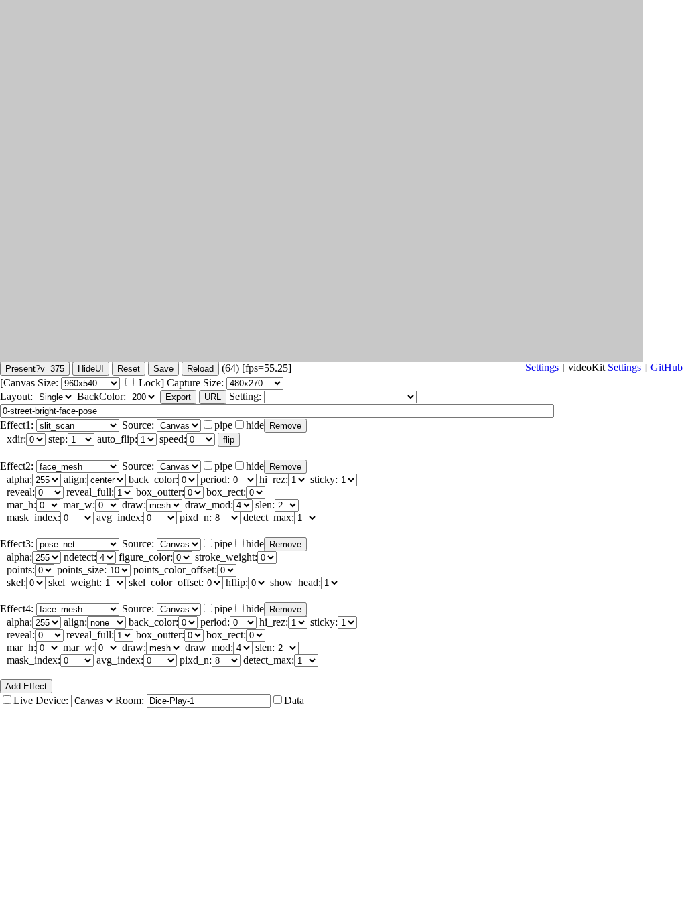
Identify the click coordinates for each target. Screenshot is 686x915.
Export (178, 397)
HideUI (91, 369)
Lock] (151, 383)
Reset (128, 369)
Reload (200, 369)
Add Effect (26, 686)
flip (228, 440)
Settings (626, 367)
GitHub (666, 367)
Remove (285, 426)
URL (212, 397)
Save (163, 369)
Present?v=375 (34, 369)
